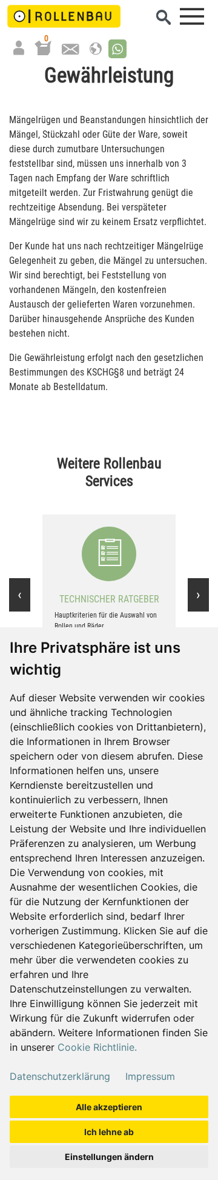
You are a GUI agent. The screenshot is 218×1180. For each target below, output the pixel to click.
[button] (117, 48)
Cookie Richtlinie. (97, 1047)
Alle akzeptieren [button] (109, 1107)
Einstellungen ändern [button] (109, 1156)
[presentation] (19, 595)
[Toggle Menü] (192, 16)
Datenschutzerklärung (60, 1076)
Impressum (150, 1076)
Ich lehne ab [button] (109, 1132)
